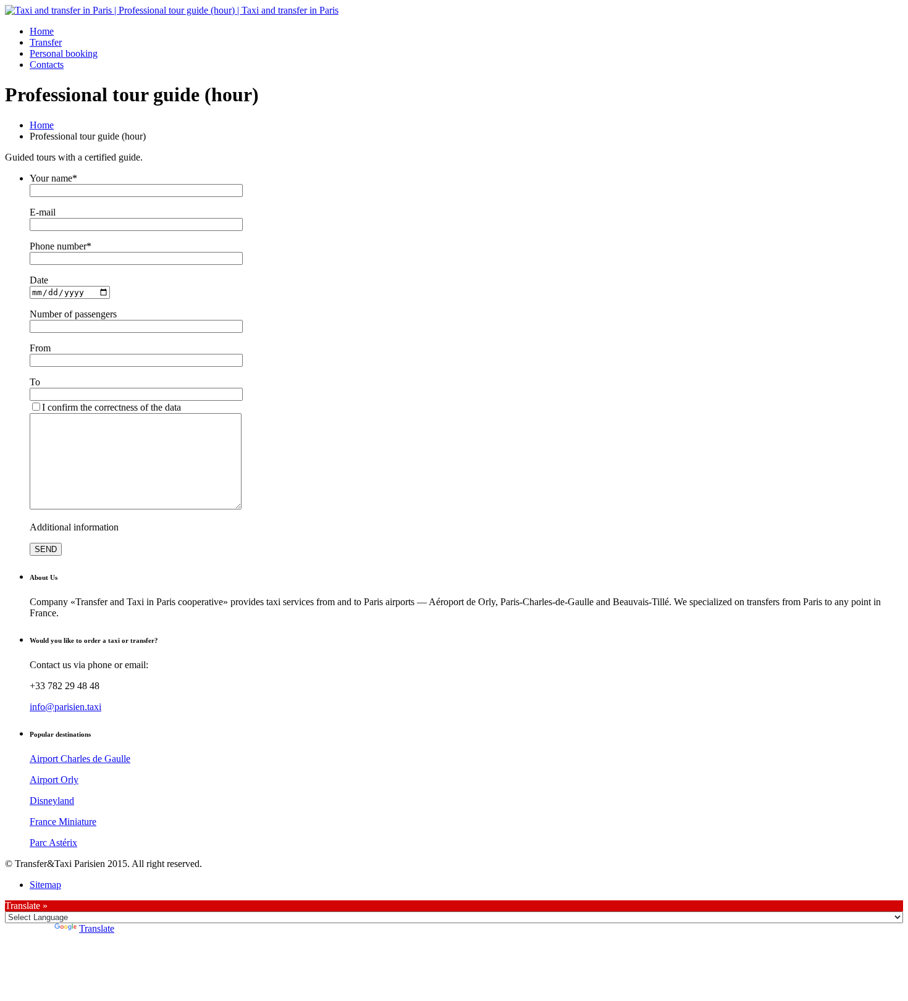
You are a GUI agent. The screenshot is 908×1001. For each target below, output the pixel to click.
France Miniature (63, 821)
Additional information (74, 527)
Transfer (46, 42)
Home (42, 31)
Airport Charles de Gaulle (80, 758)
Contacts (47, 64)
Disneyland (52, 800)
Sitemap (45, 884)
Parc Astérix (53, 842)
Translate (96, 928)
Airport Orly (54, 779)
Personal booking (64, 53)
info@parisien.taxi (65, 707)
